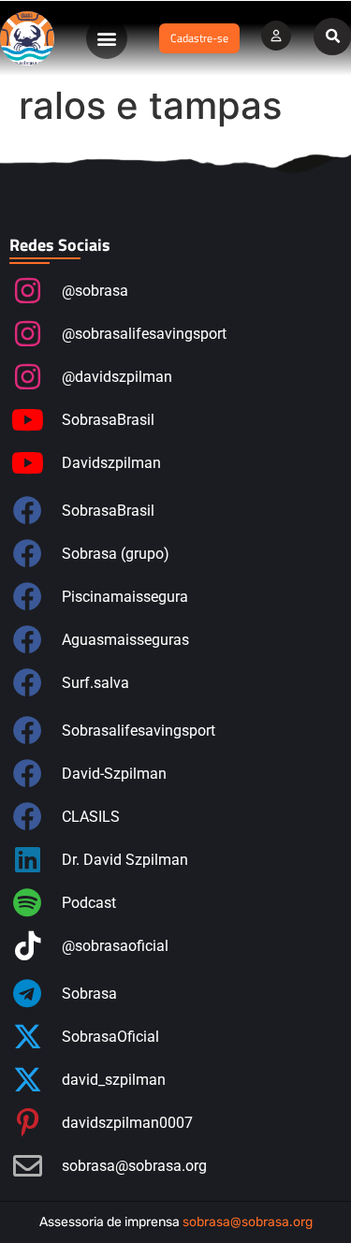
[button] (106, 38)
